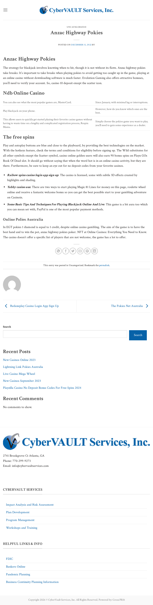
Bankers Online (15, 567)
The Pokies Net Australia (127, 306)
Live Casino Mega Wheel (19, 374)
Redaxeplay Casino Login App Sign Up (34, 306)
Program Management (20, 520)
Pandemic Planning (18, 574)
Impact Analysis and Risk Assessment (30, 505)
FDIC (9, 559)
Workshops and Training (21, 528)
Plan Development (17, 512)
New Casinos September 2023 (22, 381)
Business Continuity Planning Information (32, 582)
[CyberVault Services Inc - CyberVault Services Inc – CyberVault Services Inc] (76, 10)
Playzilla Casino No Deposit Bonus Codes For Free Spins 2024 (42, 388)
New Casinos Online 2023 (19, 360)
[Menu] (5, 10)
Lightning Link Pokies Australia (23, 367)
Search (7, 327)
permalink (104, 265)
